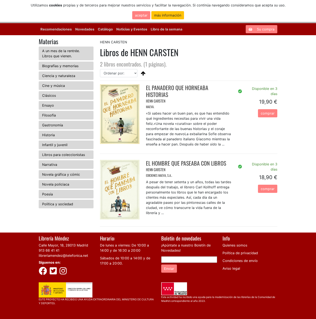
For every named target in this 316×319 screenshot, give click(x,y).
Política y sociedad (57, 204)
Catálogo (105, 29)
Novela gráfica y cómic (61, 174)
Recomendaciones (56, 29)
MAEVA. (150, 106)
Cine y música (53, 85)
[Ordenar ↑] (143, 73)
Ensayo (48, 105)
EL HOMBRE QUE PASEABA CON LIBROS (186, 163)
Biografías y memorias (60, 66)
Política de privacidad (240, 253)
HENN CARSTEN (155, 101)
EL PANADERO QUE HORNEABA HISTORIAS (177, 90)
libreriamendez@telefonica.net (63, 255)
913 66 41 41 (49, 250)
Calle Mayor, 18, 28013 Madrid (63, 245)
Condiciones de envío (240, 261)
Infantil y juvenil (54, 145)
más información (167, 15)
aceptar (141, 15)
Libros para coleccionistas (63, 155)
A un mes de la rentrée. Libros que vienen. (61, 53)
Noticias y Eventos (131, 29)
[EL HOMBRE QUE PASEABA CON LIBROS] (120, 189)
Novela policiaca (55, 184)
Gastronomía (52, 125)
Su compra (265, 29)
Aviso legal (231, 268)
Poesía (47, 194)
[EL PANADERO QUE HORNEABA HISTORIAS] (120, 114)
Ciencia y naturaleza (58, 76)
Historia (48, 135)
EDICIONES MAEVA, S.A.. (159, 175)
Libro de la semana (166, 29)
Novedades (84, 29)
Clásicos (49, 95)
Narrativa (49, 164)
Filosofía (49, 115)
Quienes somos (234, 245)
